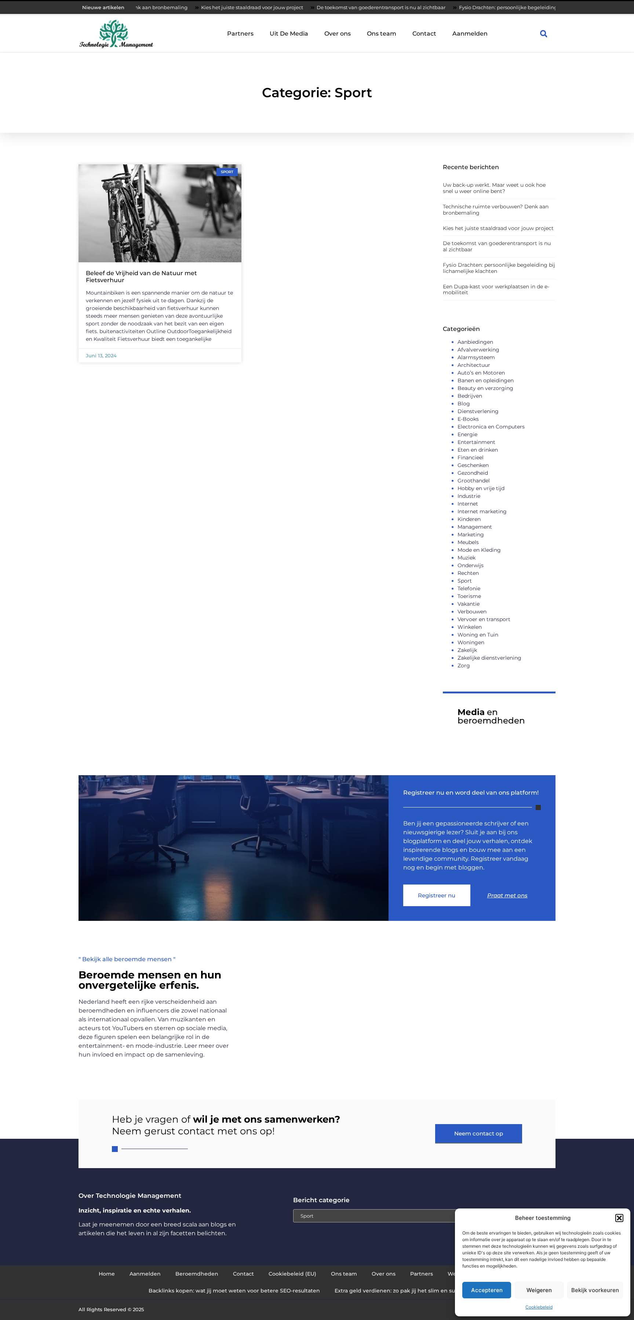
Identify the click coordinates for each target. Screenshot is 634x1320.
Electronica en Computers (491, 426)
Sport (465, 580)
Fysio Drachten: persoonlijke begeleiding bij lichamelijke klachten (494, 7)
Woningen (471, 642)
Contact (424, 33)
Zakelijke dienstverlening (489, 657)
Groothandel (474, 480)
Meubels (468, 542)
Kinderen (469, 519)
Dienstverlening (478, 411)
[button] (619, 1218)
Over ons (337, 33)
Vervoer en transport (484, 619)
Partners (240, 33)
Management (475, 527)
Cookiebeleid (539, 1307)
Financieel (471, 457)
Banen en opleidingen (486, 380)
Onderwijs (471, 565)
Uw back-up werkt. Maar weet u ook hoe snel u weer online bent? (494, 188)
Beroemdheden (196, 1273)
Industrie (469, 496)
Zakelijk (467, 650)
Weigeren (539, 1290)
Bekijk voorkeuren (595, 1290)
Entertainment (476, 442)
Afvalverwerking (478, 349)
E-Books (468, 419)
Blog (464, 403)
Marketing (471, 534)
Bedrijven (470, 396)
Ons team (381, 33)
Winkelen (470, 627)
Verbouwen (472, 611)
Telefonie (469, 588)
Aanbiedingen (475, 342)
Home (107, 1273)
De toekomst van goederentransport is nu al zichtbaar (336, 7)
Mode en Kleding (479, 550)
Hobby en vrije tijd (481, 488)
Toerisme (469, 596)
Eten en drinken (478, 449)
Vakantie (469, 604)
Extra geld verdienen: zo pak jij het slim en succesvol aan (410, 1290)
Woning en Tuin (478, 634)
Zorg (464, 665)
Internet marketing (482, 511)
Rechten (468, 573)
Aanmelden (470, 33)
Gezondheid (473, 473)
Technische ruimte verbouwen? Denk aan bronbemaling (496, 209)
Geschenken (473, 465)
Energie (467, 434)
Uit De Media (289, 33)
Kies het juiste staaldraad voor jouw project (208, 7)
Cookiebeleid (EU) (292, 1273)
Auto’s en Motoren (481, 372)
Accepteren (487, 1290)
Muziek (467, 557)
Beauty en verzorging (485, 388)
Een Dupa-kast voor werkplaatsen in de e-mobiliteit (496, 289)
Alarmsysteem (476, 357)
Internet (468, 503)
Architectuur (474, 365)
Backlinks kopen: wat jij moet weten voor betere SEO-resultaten (234, 1290)
